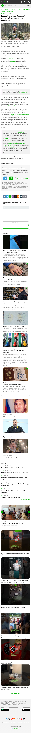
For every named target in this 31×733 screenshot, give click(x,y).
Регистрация (15, 222)
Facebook (10, 143)
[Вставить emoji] (17, 207)
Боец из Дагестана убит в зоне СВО (13, 326)
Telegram (6, 138)
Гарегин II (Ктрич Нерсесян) (11, 457)
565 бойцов (13, 61)
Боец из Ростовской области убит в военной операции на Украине (14, 478)
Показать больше (15, 693)
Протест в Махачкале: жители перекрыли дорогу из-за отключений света (13, 608)
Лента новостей (10, 11)
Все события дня (25, 499)
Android (20, 132)
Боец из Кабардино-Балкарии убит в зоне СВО (15, 472)
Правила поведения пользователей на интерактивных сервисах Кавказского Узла (15, 723)
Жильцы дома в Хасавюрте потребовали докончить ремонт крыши (14, 251)
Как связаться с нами (13, 707)
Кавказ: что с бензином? (9, 9)
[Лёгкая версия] (7, 1)
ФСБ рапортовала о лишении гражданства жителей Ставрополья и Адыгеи (15, 383)
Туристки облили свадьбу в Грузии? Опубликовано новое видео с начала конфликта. (15, 637)
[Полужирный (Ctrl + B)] (4, 207)
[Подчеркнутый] (10, 207)
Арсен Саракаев (23, 92)
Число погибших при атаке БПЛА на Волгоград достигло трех (15, 484)
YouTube (12, 147)
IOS (23, 132)
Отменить (15, 226)
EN (4, 1)
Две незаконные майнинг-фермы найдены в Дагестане (15, 303)
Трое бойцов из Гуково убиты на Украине (13, 497)
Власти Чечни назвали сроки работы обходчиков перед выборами (12, 524)
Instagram (15, 143)
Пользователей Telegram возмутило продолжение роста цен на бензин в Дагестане (13, 350)
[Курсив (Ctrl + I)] (7, 207)
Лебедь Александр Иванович (11, 417)
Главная (3, 11)
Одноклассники (7, 145)
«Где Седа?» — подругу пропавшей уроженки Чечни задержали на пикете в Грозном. (14, 581)
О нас (2, 707)
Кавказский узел (11, 58)
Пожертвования (26, 707)
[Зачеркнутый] (13, 207)
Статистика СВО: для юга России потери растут (13, 105)
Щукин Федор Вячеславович (11, 437)
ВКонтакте (22, 143)
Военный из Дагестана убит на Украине (13, 467)
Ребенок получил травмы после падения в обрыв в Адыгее (15, 278)
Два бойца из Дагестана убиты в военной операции (13, 491)
